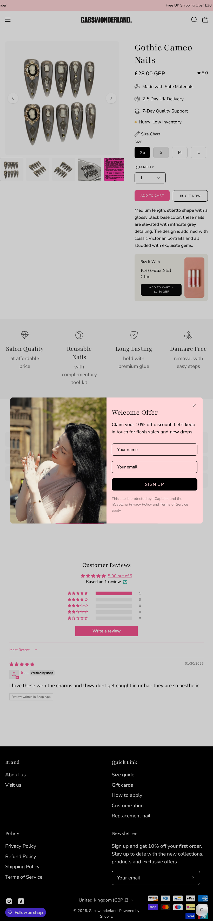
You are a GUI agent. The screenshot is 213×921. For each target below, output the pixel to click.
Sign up (154, 484)
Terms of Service (174, 504)
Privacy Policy (140, 504)
